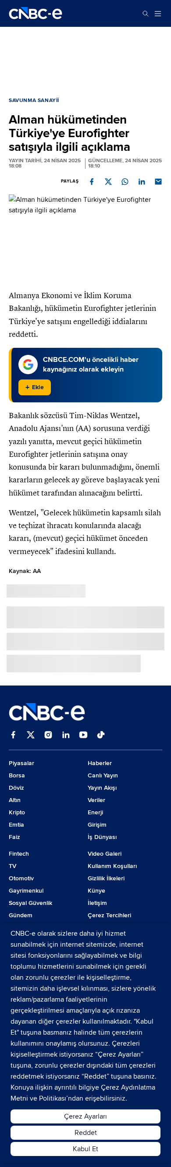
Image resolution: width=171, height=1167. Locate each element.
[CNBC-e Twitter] (30, 735)
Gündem (20, 915)
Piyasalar (21, 763)
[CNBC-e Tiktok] (100, 735)
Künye (96, 890)
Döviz (16, 787)
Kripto (17, 812)
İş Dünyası (102, 837)
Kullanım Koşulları (112, 866)
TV (12, 866)
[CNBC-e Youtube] (83, 735)
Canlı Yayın (103, 775)
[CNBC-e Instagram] (48, 735)
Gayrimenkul (26, 890)
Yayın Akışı (102, 787)
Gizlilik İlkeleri (106, 878)
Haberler (100, 763)
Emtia (16, 824)
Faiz (14, 837)
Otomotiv (21, 878)
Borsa (17, 775)
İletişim (97, 903)
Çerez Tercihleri (109, 915)
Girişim (97, 824)
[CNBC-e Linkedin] (65, 735)
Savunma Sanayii (34, 100)
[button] (92, 182)
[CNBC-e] (35, 13)
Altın (15, 800)
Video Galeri (104, 853)
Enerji (95, 812)
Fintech (19, 853)
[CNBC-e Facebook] (13, 735)
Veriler (96, 800)
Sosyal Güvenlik (30, 903)
